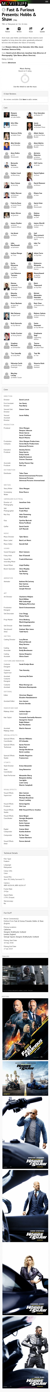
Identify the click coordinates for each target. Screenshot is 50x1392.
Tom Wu (37, 353)
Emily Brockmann (25, 650)
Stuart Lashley (25, 800)
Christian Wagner (26, 695)
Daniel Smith (24, 508)
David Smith (24, 526)
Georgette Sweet (26, 720)
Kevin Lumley (24, 752)
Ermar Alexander (25, 766)
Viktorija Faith (16, 363)
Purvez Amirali (24, 841)
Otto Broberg (24, 619)
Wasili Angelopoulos (27, 622)
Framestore (23, 758)
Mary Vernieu (24, 644)
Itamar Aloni (24, 829)
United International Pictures (31, 476)
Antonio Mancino (37, 154)
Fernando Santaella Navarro (30, 717)
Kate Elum (23, 821)
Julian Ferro (38, 253)
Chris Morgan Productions (29, 441)
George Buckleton (26, 749)
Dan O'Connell (24, 555)
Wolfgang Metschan (27, 604)
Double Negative (25, 755)
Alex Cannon (24, 793)
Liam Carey (23, 783)
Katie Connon (24, 823)
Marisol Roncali (25, 642)
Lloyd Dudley (24, 565)
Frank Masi (23, 511)
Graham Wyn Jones (26, 629)
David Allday (24, 599)
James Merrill (39, 223)
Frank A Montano (25, 559)
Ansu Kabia (15, 153)
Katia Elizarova (14, 264)
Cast (6, 107)
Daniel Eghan (39, 173)
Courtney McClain (26, 676)
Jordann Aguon (24, 711)
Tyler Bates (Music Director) (24, 55)
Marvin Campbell (25, 785)
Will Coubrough (25, 601)
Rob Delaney (15, 313)
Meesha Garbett (14, 294)
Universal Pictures (26, 446)
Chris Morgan (24, 428)
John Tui (37, 243)
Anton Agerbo (24, 804)
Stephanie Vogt (38, 334)
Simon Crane (24, 409)
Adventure (12, 63)
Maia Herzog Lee (25, 685)
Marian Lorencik (14, 284)
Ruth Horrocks (16, 323)
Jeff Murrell (23, 529)
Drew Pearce (24, 492)
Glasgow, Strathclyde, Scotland (15, 932)
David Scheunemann (27, 607)
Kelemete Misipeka (38, 264)
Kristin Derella (25, 703)
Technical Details (11, 853)
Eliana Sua (38, 193)
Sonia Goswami (37, 324)
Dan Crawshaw (24, 626)
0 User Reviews (10, 94)
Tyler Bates (23, 537)
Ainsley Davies (24, 450)
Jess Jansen (23, 701)
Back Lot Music (25, 540)
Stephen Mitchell (14, 344)
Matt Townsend (38, 284)
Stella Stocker (16, 333)
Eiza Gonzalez (24, 47)
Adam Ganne (39, 133)
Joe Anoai (14, 233)
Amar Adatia (38, 143)
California (7, 929)
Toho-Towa (23, 473)
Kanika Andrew (25, 831)
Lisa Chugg (23, 613)
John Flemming (25, 514)
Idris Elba (34, 47)
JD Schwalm (23, 741)
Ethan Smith (24, 454)
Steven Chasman (25, 459)
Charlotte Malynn (26, 597)
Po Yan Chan (24, 835)
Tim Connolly (16, 353)
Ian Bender (23, 571)
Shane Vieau (24, 616)
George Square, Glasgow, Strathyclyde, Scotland (21, 937)
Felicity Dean (16, 203)
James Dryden (16, 223)
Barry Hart (23, 747)
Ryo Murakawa (24, 725)
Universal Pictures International (32, 480)
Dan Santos (23, 584)
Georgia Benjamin (26, 818)
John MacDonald (15, 244)
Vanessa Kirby (15, 49)
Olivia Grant (24, 656)
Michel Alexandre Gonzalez (38, 295)
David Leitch (24, 400)
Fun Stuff (8, 913)
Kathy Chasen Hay (26, 463)
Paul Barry (23, 406)
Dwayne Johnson (12, 47)
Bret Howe (23, 648)
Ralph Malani (24, 722)
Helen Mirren (16, 213)
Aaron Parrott (24, 745)
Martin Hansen (25, 728)
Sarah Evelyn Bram (26, 664)
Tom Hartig (23, 574)
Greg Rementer (25, 769)
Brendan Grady (25, 795)
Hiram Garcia (24, 433)
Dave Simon (15, 183)
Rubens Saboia (39, 313)
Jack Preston (24, 586)
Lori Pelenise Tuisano (16, 274)
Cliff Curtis (38, 163)
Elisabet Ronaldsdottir (28, 697)
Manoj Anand (39, 273)
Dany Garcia (23, 452)
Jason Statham (37, 124)
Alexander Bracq (25, 775)
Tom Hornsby (24, 670)
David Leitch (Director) (15, 53)
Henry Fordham (25, 523)
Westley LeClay (14, 374)
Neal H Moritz (24, 438)
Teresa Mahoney (37, 344)
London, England (10, 934)
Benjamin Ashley (25, 778)
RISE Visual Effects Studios (30, 810)
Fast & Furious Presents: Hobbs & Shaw (19, 14)
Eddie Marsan (16, 193)
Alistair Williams (25, 739)
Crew (6, 389)
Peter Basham (16, 303)
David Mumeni (39, 183)
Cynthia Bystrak (25, 520)
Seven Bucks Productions (29, 444)
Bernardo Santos (14, 164)
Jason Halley (24, 415)
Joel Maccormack (39, 234)
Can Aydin (23, 780)
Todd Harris (23, 632)
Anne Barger (24, 816)
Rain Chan (38, 303)
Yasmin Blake (24, 825)
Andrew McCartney (26, 581)
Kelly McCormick (25, 457)
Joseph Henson (25, 589)
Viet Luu (22, 465)
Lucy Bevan (23, 639)
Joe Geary (23, 403)
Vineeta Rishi (39, 363)
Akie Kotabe (15, 143)
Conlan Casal (16, 173)
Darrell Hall (23, 544)
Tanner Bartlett (25, 837)
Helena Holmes (37, 214)
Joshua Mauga (16, 253)
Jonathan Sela (24, 502)
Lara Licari (23, 714)
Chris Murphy (24, 569)
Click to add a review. (28, 99)
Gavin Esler (38, 203)
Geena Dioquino (25, 654)
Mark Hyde (23, 517)
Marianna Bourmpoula (27, 687)
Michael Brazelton (26, 798)
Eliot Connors (24, 552)
